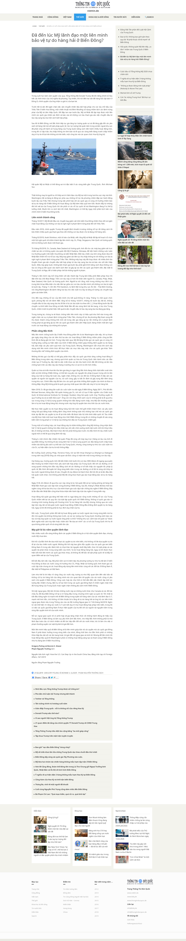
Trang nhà (37, 17)
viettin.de (93, 10)
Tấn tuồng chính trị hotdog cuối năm (51, 703)
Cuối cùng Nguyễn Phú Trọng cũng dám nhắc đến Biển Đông (61, 789)
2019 (96, 916)
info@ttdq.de (132, 908)
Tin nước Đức (120, 17)
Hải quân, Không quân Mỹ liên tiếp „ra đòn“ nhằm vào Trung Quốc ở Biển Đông (135, 49)
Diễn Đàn (135, 17)
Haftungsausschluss (134, 923)
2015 (96, 900)
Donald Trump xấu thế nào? (47, 713)
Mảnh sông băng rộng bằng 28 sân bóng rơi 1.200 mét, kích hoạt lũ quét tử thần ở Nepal (135, 164)
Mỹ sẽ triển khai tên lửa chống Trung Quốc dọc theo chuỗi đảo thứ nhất (66, 752)
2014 (96, 897)
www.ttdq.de (132, 897)
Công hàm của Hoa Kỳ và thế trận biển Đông (54, 779)
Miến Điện (67, 904)
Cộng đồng (52, 17)
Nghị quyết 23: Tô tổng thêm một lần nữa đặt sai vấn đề (58, 829)
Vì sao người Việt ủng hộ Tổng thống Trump (54, 718)
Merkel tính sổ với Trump (130, 93)
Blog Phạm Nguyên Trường (49, 662)
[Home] (93, 4)
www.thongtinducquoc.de (136, 900)
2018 (96, 912)
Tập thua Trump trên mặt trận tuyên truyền (54, 736)
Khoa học (78, 811)
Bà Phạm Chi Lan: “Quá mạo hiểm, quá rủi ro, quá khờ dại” (60, 794)
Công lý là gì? (123, 190)
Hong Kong (67, 908)
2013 (96, 893)
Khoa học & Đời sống (99, 17)
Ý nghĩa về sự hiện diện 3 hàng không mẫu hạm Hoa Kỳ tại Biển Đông (65, 775)
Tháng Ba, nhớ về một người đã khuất (51, 784)
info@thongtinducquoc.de (136, 912)
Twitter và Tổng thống (44, 699)
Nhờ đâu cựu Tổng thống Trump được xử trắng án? (57, 689)
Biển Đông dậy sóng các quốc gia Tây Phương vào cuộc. (59, 757)
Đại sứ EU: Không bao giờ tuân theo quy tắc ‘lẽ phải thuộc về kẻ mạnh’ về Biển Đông (135, 39)
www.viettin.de (132, 893)
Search (150, 17)
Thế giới (80, 17)
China (65, 912)
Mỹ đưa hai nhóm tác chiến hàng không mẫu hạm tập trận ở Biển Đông (66, 762)
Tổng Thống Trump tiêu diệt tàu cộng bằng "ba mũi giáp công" (62, 731)
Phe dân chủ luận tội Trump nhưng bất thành (55, 694)
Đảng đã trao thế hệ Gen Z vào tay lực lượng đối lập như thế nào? (58, 839)
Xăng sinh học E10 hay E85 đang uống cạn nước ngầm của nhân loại (99, 833)
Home (34, 26)
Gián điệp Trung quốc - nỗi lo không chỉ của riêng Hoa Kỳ (59, 708)
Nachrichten (121, 811)
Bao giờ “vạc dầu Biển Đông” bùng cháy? (52, 747)
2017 (96, 908)
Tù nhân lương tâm (70, 889)
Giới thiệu (130, 920)
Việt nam (67, 17)
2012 (96, 889)
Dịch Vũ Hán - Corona (71, 900)
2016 (96, 904)
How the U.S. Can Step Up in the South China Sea (70, 654)
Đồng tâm (67, 893)
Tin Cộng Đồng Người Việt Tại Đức (75, 897)
